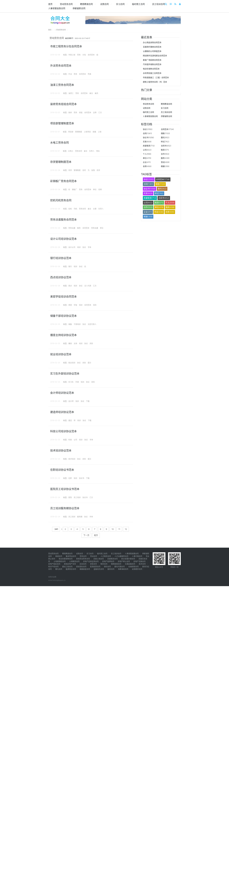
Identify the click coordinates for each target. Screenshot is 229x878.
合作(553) (165, 154)
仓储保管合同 (133, 566)
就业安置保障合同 (65, 559)
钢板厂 (74, 189)
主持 (75, 343)
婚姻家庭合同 (85, 569)
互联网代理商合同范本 (152, 47)
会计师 (71, 401)
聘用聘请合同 (88, 4)
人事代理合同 (137, 556)
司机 (75, 209)
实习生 (71, 382)
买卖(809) (147, 141)
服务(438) (165, 158)
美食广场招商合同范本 (152, 60)
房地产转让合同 (124, 561)
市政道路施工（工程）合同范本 (156, 77)
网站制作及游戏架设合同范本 (155, 55)
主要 (94, 209)
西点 (70, 286)
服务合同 (110, 569)
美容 (70, 305)
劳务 (79, 55)
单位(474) (147, 158)
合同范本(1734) (167, 129)
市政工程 (71, 55)
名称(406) (147, 166)
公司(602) (147, 150)
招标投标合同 (81, 566)
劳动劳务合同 (68, 4)
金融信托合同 (99, 569)
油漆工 (71, 93)
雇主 (91, 93)
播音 (70, 343)
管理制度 (78, 132)
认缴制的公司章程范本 (152, 51)
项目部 (70, 132)
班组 (80, 112)
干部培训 (77, 324)
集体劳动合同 (71, 556)
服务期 (79, 517)
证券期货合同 (137, 569)
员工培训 (77, 497)
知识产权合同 (53, 566)
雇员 (96, 93)
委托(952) (165, 137)
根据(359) (165, 166)
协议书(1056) (148, 137)
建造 (70, 420)
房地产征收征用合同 (91, 561)
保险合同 (107, 566)
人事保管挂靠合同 (58, 8)
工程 (99, 132)
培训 (79, 247)
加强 (93, 170)
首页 (51, 4)
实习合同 (121, 4)
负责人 (91, 151)
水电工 (70, 151)
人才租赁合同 (106, 556)
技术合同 (142, 564)
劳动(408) (165, 162)
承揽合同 (93, 564)
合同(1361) (147, 133)
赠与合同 (58, 569)
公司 (75, 440)
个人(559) (147, 154)
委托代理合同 (119, 566)
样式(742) (165, 141)
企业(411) (147, 162)
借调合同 (58, 556)
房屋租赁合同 (112, 559)
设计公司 (71, 247)
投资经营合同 (95, 566)
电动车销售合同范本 (151, 69)
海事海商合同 (123, 569)
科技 (70, 440)
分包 (84, 55)
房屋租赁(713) (149, 146)
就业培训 (71, 363)
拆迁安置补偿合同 (128, 559)
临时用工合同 (140, 4)
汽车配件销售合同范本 (152, 64)
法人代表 (87, 286)
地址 (98, 151)
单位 (94, 189)
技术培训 (71, 459)
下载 (87, 401)
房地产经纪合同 (54, 564)
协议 (84, 247)
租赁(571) (165, 150)
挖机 (70, 209)
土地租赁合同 (74, 561)
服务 (79, 228)
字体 (89, 247)
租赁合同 (103, 564)
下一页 (86, 535)
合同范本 (91, 55)
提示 (89, 363)
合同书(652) (166, 146)
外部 (77, 382)
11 (119, 529)
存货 (70, 170)
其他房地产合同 (70, 564)
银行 (70, 266)
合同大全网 (52, 577)
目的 (84, 170)
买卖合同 (83, 564)
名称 (100, 189)
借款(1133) (165, 133)
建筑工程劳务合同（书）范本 (155, 82)
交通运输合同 (130, 564)
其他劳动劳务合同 (83, 559)
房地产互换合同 (139, 561)
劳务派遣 (71, 228)
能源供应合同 (71, 569)
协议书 (81, 478)
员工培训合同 (160, 4)
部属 (94, 132)
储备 (70, 324)
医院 (70, 497)
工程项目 (87, 132)
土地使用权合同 (60, 561)
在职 (70, 478)
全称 (94, 112)
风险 (94, 305)
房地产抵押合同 (108, 561)
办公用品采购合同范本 (152, 42)
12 (126, 529)
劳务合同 (78, 151)
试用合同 (106, 4)
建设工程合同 (67, 566)
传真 (89, 74)
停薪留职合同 (80, 8)
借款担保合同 (116, 564)
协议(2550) (147, 129)
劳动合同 (93, 556)
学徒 (75, 305)
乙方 (100, 112)
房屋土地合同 (98, 559)
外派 (70, 74)
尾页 (96, 535)
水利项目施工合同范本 (152, 73)
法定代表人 (92, 324)
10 (113, 529)
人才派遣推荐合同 (121, 556)
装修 (70, 112)
